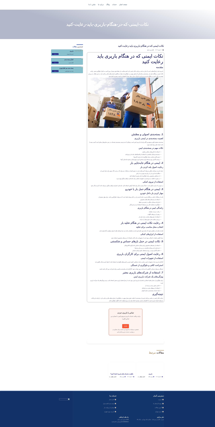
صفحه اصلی (123, 4)
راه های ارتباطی (124, 417)
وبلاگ (108, 4)
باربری (71, 51)
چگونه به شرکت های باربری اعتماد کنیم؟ (122, 374)
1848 (125, 326)
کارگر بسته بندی (68, 59)
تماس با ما (92, 4)
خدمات (114, 4)
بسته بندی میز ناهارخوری (66, 68)
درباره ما (101, 4)
